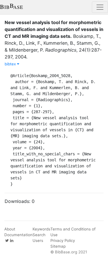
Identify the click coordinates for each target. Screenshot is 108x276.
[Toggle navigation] (100, 7)
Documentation (18, 234)
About (9, 229)
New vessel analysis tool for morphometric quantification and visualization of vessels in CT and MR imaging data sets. (54, 29)
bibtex (11, 64)
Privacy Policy (62, 240)
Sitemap (58, 246)
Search (39, 234)
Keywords (41, 229)
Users (38, 240)
